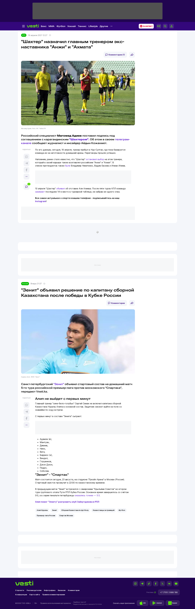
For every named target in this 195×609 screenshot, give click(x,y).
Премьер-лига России (46, 516)
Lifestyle (93, 26)
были (67, 165)
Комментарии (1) (117, 55)
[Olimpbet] (145, 26)
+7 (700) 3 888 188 (169, 592)
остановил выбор (95, 159)
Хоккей (71, 26)
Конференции (21, 595)
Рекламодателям (34, 590)
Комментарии (118, 303)
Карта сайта (34, 595)
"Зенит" (58, 384)
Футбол (61, 26)
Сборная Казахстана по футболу (75, 510)
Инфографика (49, 590)
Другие (104, 26)
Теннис (82, 26)
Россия (25, 284)
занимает (40, 191)
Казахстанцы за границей (103, 510)
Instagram (40, 201)
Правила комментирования (53, 595)
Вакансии (61, 590)
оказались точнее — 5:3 (87, 495)
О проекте (19, 590)
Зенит (54, 510)
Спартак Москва (66, 516)
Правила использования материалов (55, 603)
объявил (60, 188)
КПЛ (23, 35)
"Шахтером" (78, 139)
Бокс (43, 26)
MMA (51, 26)
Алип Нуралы (42, 510)
